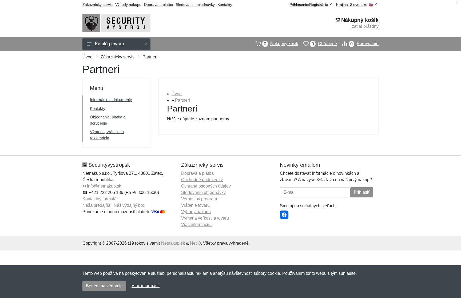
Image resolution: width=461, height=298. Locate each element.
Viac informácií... (196, 224)
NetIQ (195, 243)
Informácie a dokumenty (111, 99)
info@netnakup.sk (104, 186)
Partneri (182, 100)
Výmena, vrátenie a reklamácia (107, 134)
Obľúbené (324, 43)
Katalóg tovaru (109, 43)
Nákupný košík (281, 43)
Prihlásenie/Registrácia (308, 4)
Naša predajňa (96, 205)
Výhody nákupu (128, 4)
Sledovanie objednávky (195, 4)
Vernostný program (199, 199)
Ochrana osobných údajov (206, 186)
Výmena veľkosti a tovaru (205, 218)
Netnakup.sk (173, 243)
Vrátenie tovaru (195, 205)
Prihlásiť (362, 192)
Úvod (87, 57)
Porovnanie (364, 43)
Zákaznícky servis (97, 4)
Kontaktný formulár (100, 199)
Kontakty (224, 4)
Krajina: (351, 5)
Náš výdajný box (129, 205)
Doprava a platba (158, 4)
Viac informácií (146, 285)
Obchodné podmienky (202, 179)
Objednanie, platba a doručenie (107, 120)
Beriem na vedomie (104, 286)
